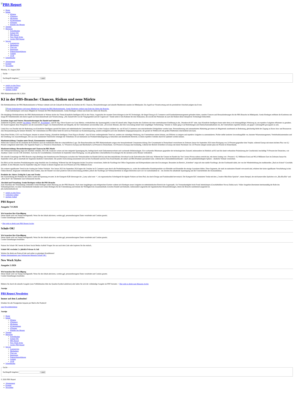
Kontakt (8, 64)
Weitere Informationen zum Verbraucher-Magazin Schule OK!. (24, 255)
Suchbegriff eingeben (10, 78)
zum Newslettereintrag (9, 307)
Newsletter (9, 66)
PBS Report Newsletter (14, 293)
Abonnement (10, 62)
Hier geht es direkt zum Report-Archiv (18, 223)
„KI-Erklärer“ (45, 123)
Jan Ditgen (27, 123)
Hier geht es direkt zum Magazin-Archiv (134, 284)
